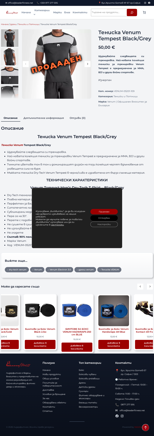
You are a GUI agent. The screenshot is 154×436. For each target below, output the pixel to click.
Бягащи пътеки (88, 402)
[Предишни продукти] (140, 287)
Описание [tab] (11, 117)
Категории (42, 10)
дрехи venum (86, 269)
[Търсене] (132, 12)
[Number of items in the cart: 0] (144, 12)
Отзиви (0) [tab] (77, 117)
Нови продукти (52, 374)
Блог (67, 12)
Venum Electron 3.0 (60, 269)
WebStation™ (141, 427)
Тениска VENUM (110, 269)
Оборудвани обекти (54, 402)
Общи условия (51, 378)
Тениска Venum (12, 145)
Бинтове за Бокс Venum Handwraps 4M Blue (114, 330)
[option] (9, 56)
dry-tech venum (17, 269)
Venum (38, 269)
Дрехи (13, 24)
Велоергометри (88, 406)
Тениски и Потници (28, 24)
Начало (26, 12)
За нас (46, 398)
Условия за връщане (54, 394)
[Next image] (88, 64)
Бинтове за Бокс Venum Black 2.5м (40, 330)
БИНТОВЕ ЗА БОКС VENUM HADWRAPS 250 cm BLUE (77, 332)
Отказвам (104, 218)
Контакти (80, 12)
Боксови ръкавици (89, 378)
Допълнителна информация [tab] (43, 117)
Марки (57, 12)
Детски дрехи (87, 387)
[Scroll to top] (145, 427)
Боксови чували (87, 374)
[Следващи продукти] (150, 287)
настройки (57, 224)
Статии (47, 411)
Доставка (48, 390)
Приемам (104, 211)
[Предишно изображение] (26, 64)
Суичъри (83, 391)
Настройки (104, 224)
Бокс (81, 370)
